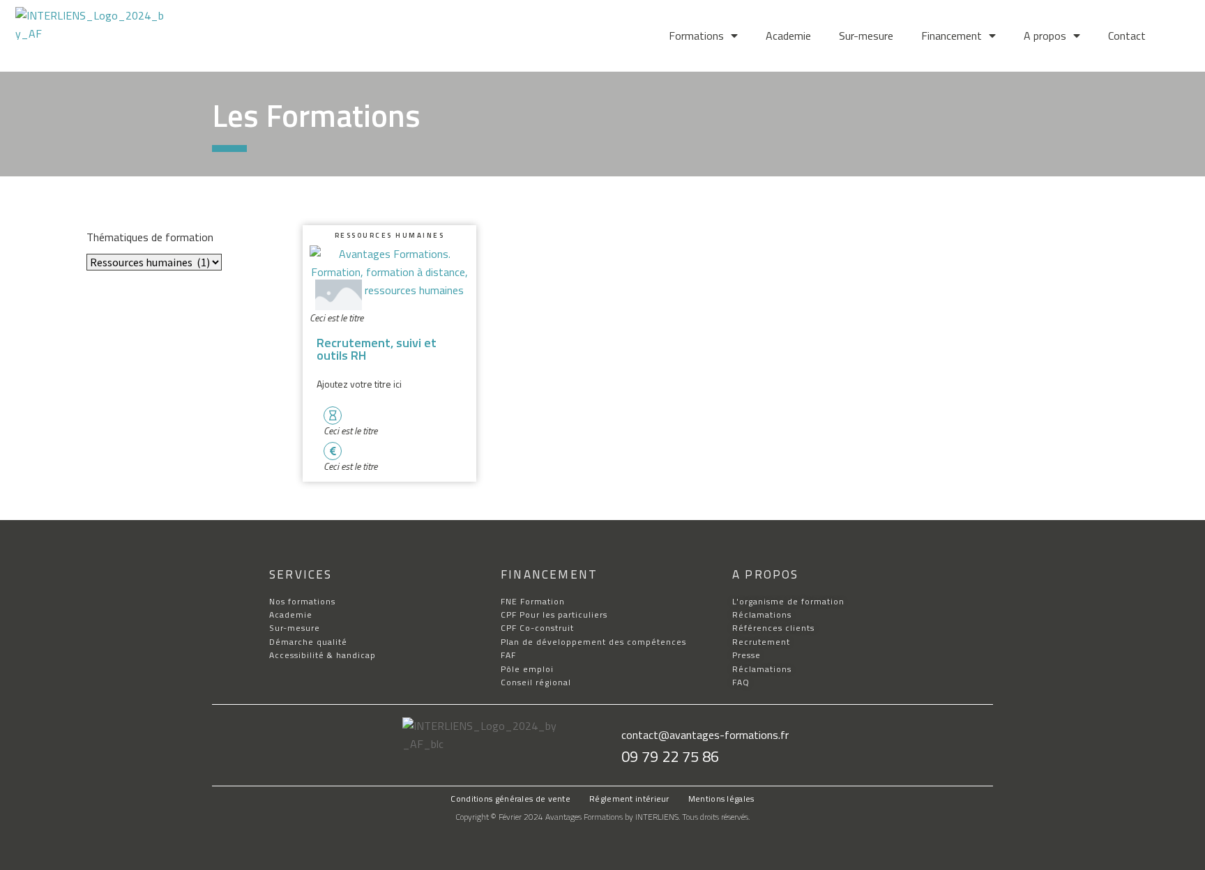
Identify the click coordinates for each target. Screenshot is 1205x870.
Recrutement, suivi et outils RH (377, 349)
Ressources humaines (390, 235)
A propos (1045, 35)
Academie (788, 35)
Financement (951, 35)
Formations (696, 35)
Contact (1127, 35)
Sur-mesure (866, 35)
